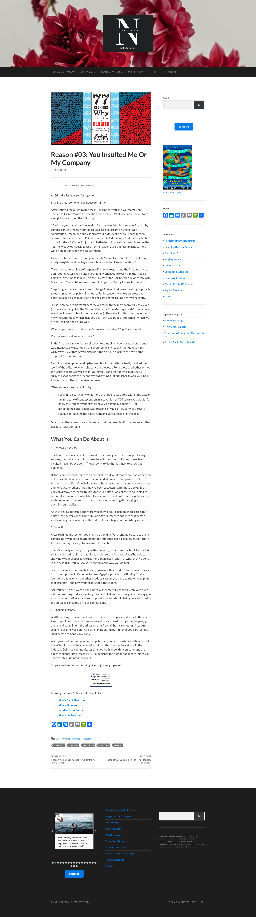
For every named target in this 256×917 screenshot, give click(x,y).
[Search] (199, 105)
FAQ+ (155, 72)
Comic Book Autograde (176, 271)
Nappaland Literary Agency (178, 246)
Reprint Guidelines (174, 290)
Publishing (104, 745)
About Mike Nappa (111, 72)
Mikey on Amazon (69, 715)
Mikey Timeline (67, 705)
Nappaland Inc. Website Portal (180, 240)
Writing (118, 745)
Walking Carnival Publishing (178, 283)
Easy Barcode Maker (174, 277)
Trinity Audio (80, 185)
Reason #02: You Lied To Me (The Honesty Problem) (128, 759)
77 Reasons (59, 745)
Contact (171, 72)
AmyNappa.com (172, 259)
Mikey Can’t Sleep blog (72, 700)
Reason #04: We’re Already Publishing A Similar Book (73, 759)
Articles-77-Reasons (82, 738)
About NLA (87, 72)
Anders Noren (189, 902)
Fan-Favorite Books (70, 710)
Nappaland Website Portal (75, 902)
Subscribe (184, 126)
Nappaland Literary (63, 72)
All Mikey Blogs (64, 738)
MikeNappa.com (172, 265)
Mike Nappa (61, 170)
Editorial (73, 745)
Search (166, 98)
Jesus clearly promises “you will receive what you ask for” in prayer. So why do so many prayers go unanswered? (73, 841)
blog (173, 320)
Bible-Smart (171, 252)
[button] (53, 863)
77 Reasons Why (137, 72)
